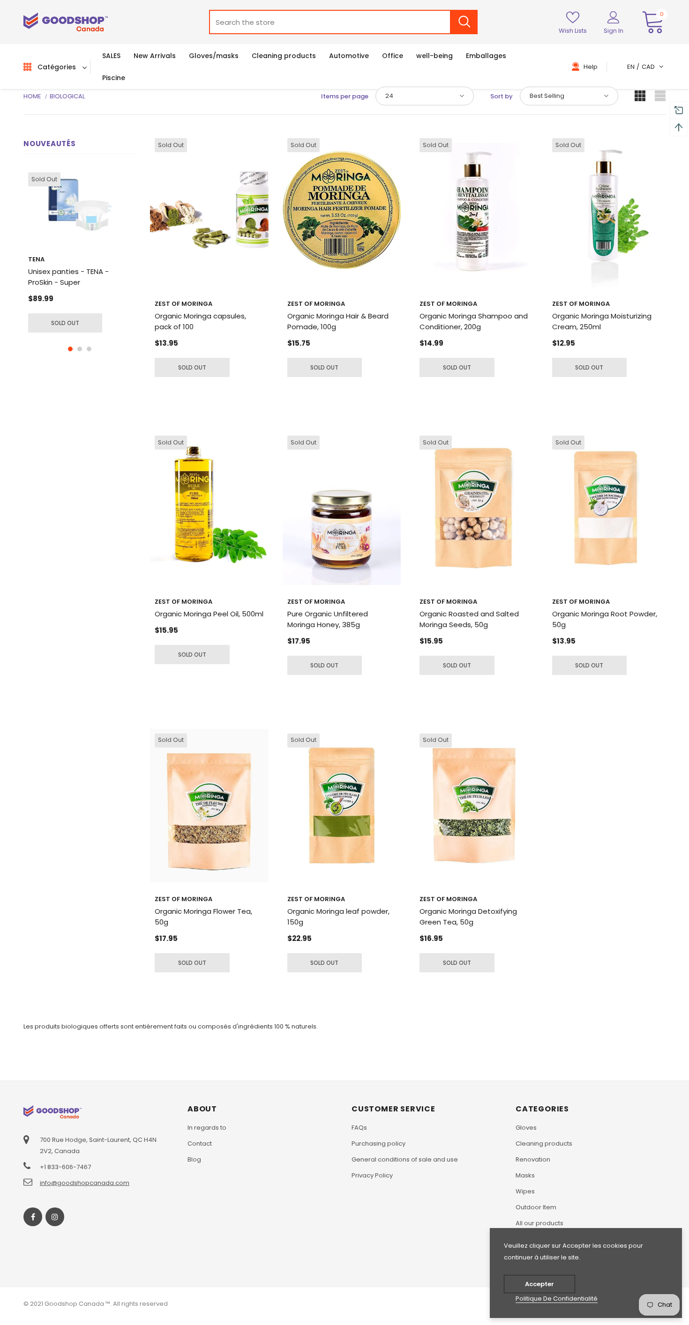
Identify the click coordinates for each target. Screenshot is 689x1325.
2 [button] (79, 349)
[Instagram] (54, 1216)
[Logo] (65, 22)
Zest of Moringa (183, 303)
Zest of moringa (581, 303)
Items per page (344, 96)
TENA (36, 259)
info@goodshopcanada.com (84, 1182)
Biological (67, 96)
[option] (79, 252)
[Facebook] (32, 1216)
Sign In (613, 30)
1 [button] (70, 349)
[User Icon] (614, 16)
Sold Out (65, 323)
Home (32, 96)
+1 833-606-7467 (65, 1166)
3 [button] (89, 349)
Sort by (501, 96)
